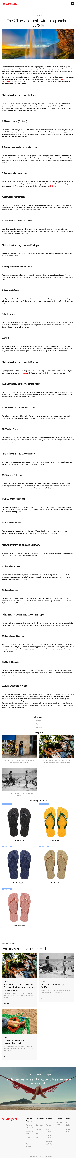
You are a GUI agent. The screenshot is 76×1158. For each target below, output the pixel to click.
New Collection (39, 1124)
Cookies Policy (69, 1124)
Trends (38, 724)
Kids (37, 1137)
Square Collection (49, 1136)
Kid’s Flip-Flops (29, 1139)
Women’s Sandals (29, 1145)
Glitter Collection (49, 1130)
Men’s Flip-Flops (29, 1132)
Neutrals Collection (49, 1143)
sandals (24, 373)
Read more (19, 765)
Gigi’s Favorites (49, 1124)
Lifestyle (38, 721)
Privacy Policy (68, 1130)
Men (37, 1133)
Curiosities (38, 727)
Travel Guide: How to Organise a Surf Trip (19, 793)
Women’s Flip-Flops (29, 1126)
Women (38, 1129)
